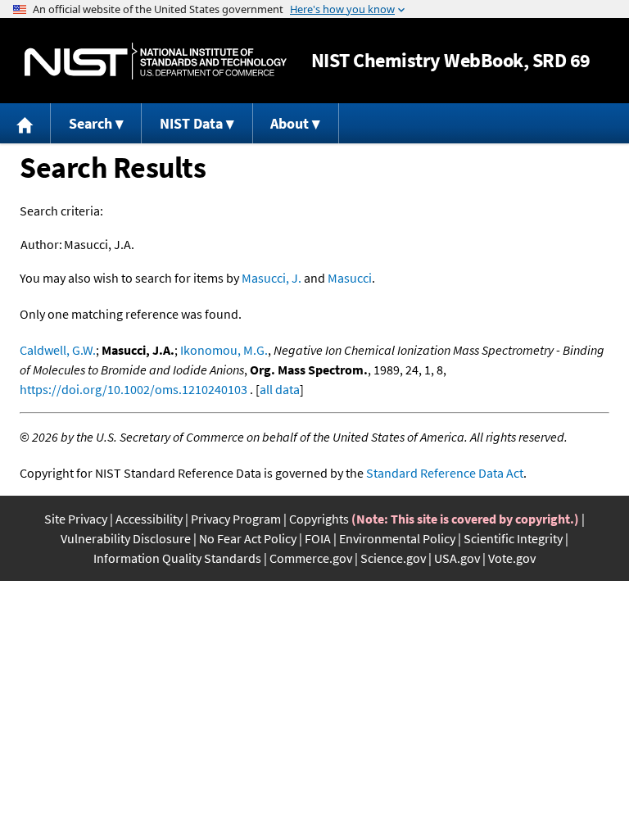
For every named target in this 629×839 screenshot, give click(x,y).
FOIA (318, 538)
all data (280, 389)
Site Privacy (75, 518)
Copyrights (319, 518)
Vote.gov (512, 558)
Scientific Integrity (513, 538)
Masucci (350, 278)
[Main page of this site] (25, 123)
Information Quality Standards (177, 558)
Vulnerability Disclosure (126, 538)
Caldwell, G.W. (58, 350)
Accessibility (149, 518)
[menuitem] (25, 123)
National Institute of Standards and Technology (156, 61)
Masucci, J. (271, 278)
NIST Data (191, 123)
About (289, 123)
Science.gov (393, 558)
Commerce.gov (310, 558)
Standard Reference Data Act (444, 473)
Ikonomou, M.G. (224, 350)
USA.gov (457, 558)
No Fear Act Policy (247, 538)
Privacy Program (236, 518)
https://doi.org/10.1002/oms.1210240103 (133, 389)
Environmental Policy (397, 538)
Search (90, 123)
